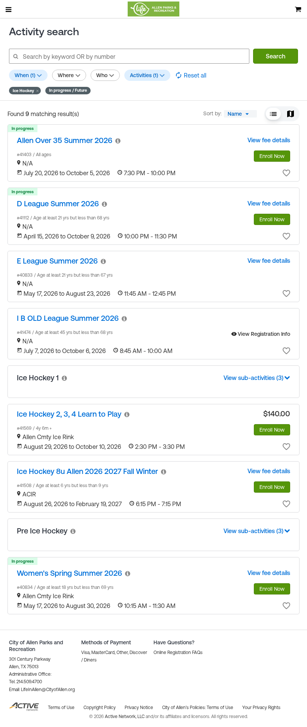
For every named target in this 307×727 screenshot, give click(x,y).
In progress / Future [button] (68, 90)
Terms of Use (220, 707)
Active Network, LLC (125, 716)
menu (9, 9)
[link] (64, 140)
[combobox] (240, 114)
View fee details (268, 140)
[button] (25, 90)
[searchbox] (128, 56)
